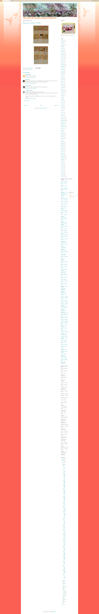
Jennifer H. (63, 90)
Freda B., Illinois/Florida (63, 217)
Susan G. (62, 166)
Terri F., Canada (63, 353)
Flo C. (62, 76)
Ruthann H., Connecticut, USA (64, 334)
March (62, 115)
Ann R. (62, 43)
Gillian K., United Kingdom (64, 224)
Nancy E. (62, 136)
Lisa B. (62, 108)
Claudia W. (63, 64)
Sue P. (62, 161)
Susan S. (62, 171)
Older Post (56, 105)
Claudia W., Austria (64, 206)
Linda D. (62, 107)
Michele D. (63, 133)
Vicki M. (62, 174)
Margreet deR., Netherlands (63, 289)
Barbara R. (63, 51)
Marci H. (62, 117)
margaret (27, 85)
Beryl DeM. (63, 54)
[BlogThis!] (36, 68)
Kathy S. (62, 100)
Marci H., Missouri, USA (64, 567)
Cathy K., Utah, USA (64, 201)
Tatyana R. (63, 172)
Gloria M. (62, 79)
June (64, 592)
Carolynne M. (63, 58)
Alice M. (62, 40)
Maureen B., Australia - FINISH (64, 498)
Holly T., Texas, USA (64, 232)
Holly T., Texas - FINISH (64, 521)
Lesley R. (62, 105)
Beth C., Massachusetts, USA (64, 198)
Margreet (27, 74)
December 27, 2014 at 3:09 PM (30, 83)
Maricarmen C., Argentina (63, 292)
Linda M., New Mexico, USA (63, 272)
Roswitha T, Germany (64, 332)
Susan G (62, 164)
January (64, 601)
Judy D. (62, 94)
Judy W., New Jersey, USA (63, 254)
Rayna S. (62, 151)
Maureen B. (30, 69)
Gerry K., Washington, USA (64, 222)
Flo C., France (64, 467)
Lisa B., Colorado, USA (64, 482)
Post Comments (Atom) (43, 108)
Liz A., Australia (63, 279)
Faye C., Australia (64, 214)
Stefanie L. (63, 159)
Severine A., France (64, 336)
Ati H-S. (62, 48)
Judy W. (62, 95)
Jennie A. (62, 89)
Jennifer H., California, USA (63, 247)
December (62, 66)
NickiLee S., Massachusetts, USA (64, 312)
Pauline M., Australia (64, 321)
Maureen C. (63, 128)
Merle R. (62, 131)
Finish (26, 69)
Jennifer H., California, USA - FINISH (64, 514)
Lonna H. (62, 112)
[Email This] (35, 68)
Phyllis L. (62, 149)
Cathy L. (62, 59)
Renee (26, 79)
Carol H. (62, 56)
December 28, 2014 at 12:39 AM (30, 88)
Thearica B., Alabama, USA (63, 356)
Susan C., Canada (64, 344)
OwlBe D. (62, 143)
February (62, 72)
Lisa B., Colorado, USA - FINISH (64, 476)
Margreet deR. (63, 120)
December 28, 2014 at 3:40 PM (30, 98)
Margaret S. (63, 118)
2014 (63, 462)
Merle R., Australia (64, 307)
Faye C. (62, 71)
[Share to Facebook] (39, 68)
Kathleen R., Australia (63, 259)
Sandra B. (62, 154)
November (62, 138)
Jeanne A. (62, 87)
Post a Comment (27, 100)
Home (41, 105)
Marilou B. (62, 123)
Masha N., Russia (64, 300)
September (63, 156)
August (62, 49)
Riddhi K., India (63, 330)
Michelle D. (63, 135)
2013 (63, 604)
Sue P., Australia (63, 340)
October (62, 141)
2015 (63, 460)
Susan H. (62, 167)
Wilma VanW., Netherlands (63, 363)
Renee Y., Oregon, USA (64, 548)
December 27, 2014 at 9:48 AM (30, 77)
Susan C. (62, 162)
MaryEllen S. (63, 125)
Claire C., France (64, 204)
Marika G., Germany (64, 296)
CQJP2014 (30, 6)
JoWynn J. (63, 92)
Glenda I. (62, 77)
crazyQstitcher (28, 90)
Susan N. (62, 169)
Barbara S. (63, 53)
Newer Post (26, 105)
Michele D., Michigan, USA (63, 310)
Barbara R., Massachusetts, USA (64, 193)
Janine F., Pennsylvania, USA (64, 234)
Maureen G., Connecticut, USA (64, 306)
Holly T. (62, 82)
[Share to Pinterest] (40, 68)
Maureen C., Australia (64, 303)
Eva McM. (62, 69)
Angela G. (62, 41)
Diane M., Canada (64, 210)
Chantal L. (62, 61)
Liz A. (62, 110)
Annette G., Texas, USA (64, 531)
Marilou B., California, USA (64, 508)
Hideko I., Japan (63, 230)
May (61, 130)
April (61, 46)
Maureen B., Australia (64, 572)
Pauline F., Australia (64, 319)
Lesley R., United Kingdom (64, 270)
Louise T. (62, 113)
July (61, 97)
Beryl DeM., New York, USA (64, 195)
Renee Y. (62, 153)
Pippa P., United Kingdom (63, 326)
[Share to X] (37, 68)
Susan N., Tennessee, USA (64, 349)
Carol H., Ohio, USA (64, 199)
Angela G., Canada (64, 181)
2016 (63, 459)
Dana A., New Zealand (63, 208)
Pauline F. (62, 146)
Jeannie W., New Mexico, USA (64, 242)
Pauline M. (63, 148)
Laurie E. (62, 102)
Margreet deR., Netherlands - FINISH (64, 491)
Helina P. (62, 81)
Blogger (54, 611)
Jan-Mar (62, 84)
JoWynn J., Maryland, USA (63, 249)
